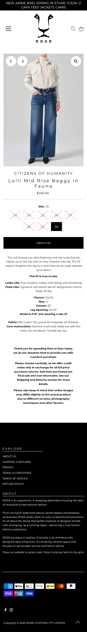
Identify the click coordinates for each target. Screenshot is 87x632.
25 (43, 215)
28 (29, 227)
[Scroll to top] (77, 622)
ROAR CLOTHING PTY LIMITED (45, 623)
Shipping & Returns (17, 462)
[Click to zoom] (76, 61)
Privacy (8, 467)
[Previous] (11, 61)
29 (43, 227)
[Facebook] (5, 610)
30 (56, 227)
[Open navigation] (13, 29)
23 (15, 215)
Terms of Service (15, 478)
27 (70, 215)
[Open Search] (73, 28)
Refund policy (13, 483)
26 (56, 215)
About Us (9, 456)
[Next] (22, 61)
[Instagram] (11, 610)
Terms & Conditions (17, 473)
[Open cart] (81, 28)
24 (29, 215)
